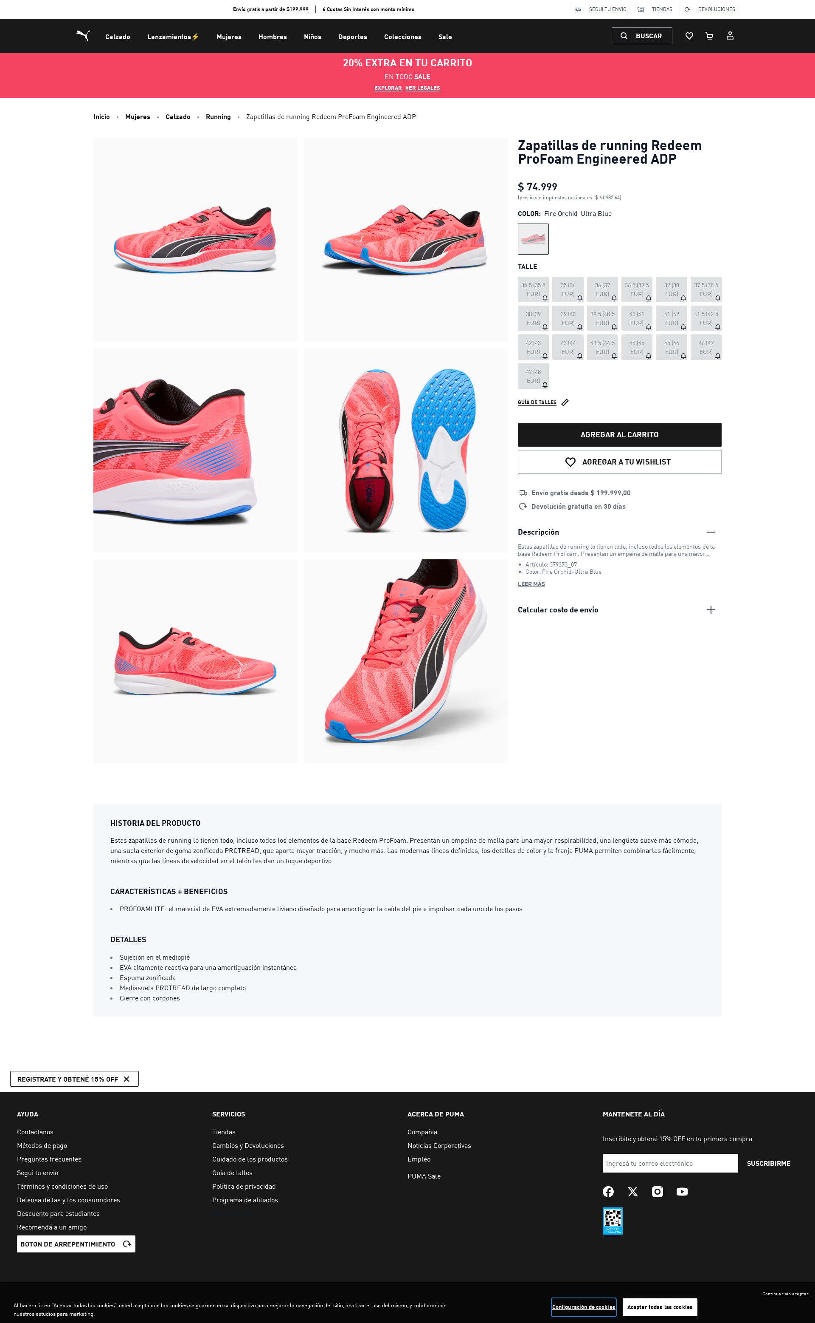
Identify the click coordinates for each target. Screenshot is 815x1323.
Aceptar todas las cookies (660, 1306)
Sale (445, 36)
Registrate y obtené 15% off (67, 1079)
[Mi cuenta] (730, 35)
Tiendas (662, 9)
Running (218, 116)
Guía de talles (537, 402)
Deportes (352, 36)
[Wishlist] (689, 35)
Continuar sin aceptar (785, 1294)
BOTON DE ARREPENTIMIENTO (67, 1244)
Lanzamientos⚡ (173, 36)
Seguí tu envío (608, 9)
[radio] (533, 239)
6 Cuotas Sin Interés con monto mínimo (369, 9)
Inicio (101, 116)
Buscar (649, 35)
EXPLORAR (388, 87)
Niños (312, 36)
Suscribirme (769, 1163)
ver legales (422, 87)
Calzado (117, 36)
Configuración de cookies (583, 1306)
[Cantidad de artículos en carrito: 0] (709, 35)
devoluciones (716, 9)
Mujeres (229, 36)
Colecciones (403, 36)
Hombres (273, 36)
